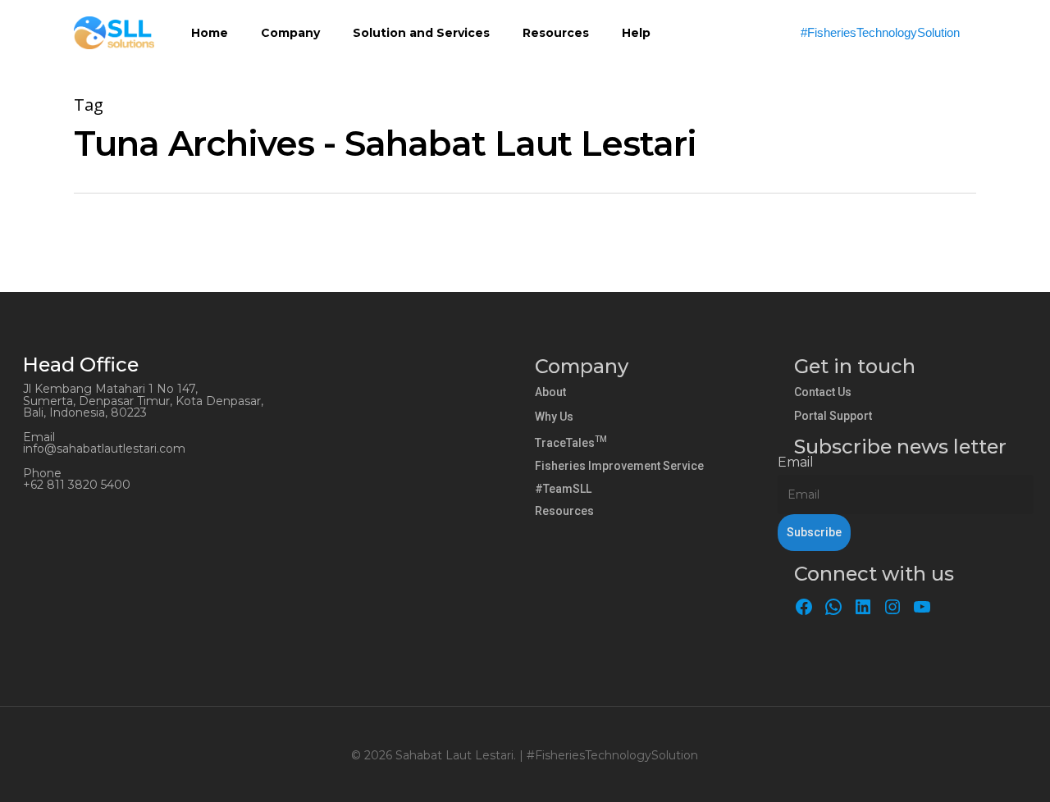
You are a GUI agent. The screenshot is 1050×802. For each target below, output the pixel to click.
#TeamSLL (563, 488)
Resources (564, 510)
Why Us (554, 416)
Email (796, 462)
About (550, 392)
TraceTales (571, 442)
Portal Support (833, 415)
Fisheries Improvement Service (619, 465)
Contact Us (822, 392)
